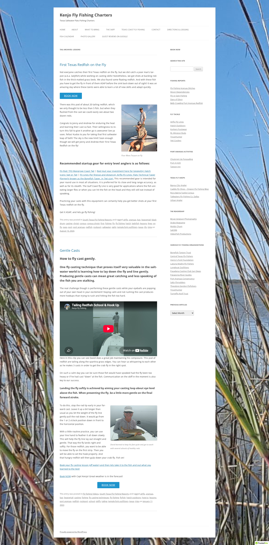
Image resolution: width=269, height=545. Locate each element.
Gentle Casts (70, 250)
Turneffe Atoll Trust (179, 293)
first (102, 223)
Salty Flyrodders (177, 282)
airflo (125, 219)
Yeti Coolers (175, 140)
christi (76, 223)
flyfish (123, 497)
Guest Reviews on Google (115, 36)
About (75, 29)
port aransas (79, 227)
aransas (132, 219)
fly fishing (120, 223)
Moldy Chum (176, 226)
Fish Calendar (67, 36)
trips (137, 501)
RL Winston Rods (178, 133)
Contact (156, 29)
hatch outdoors (134, 497)
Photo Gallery (88, 36)
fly (113, 223)
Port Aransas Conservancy (182, 278)
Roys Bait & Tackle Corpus (182, 192)
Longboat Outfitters (179, 267)
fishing (108, 223)
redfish (89, 227)
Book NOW (65, 476)
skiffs (98, 501)
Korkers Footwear (178, 129)
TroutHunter (176, 136)
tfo (145, 227)
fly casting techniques (99, 497)
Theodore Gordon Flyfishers (183, 286)
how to (145, 497)
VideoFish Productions (180, 233)
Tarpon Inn (175, 166)
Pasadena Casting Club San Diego (185, 271)
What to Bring (92, 29)
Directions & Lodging (178, 29)
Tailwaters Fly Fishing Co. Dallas (184, 196)
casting (69, 223)
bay (139, 219)
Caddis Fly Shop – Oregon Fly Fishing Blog (189, 189)
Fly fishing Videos (91, 493)
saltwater (106, 227)
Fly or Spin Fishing (178, 95)
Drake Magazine (177, 222)
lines (150, 223)
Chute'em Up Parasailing (181, 159)
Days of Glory (176, 99)
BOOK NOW (71, 95)
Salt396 (173, 230)
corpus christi (93, 223)
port (70, 227)
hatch (128, 223)
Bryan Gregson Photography (183, 219)
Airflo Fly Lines (177, 121)
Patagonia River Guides (181, 275)
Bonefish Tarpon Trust (180, 252)
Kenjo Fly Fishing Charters (86, 15)
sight (114, 227)
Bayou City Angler (178, 185)
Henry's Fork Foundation (181, 260)
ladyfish (135, 223)
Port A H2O (175, 162)
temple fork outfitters (127, 227)
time (150, 227)
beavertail (146, 219)
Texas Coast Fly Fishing (133, 29)
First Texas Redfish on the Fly (83, 64)
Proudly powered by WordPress (73, 532)
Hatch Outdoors (177, 125)
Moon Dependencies (179, 92)
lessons (143, 223)
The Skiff (110, 29)
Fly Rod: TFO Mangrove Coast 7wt (77, 171)
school (92, 501)
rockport (97, 227)
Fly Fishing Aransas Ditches (182, 88)
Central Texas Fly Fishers (181, 256)
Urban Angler (176, 200)
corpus (83, 223)
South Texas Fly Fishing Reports (97, 219)
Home (62, 29)
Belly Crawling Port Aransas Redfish (186, 103)
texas (140, 227)
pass (65, 227)
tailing (104, 501)
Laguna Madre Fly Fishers (182, 263)
